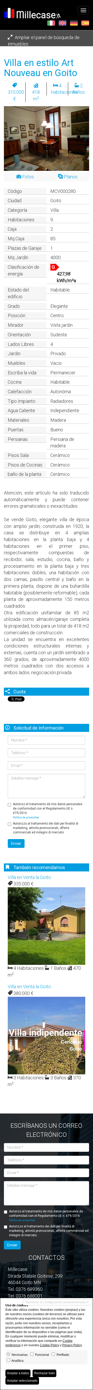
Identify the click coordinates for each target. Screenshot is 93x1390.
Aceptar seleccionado (22, 1380)
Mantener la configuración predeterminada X (57, 1302)
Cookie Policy (49, 1345)
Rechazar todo (44, 1373)
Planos (70, 176)
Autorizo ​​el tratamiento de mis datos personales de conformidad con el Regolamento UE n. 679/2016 (47, 810)
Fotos (27, 176)
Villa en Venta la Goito (29, 877)
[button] (10, 138)
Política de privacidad (26, 817)
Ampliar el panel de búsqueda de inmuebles (44, 41)
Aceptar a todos (18, 1373)
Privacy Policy (72, 1345)
